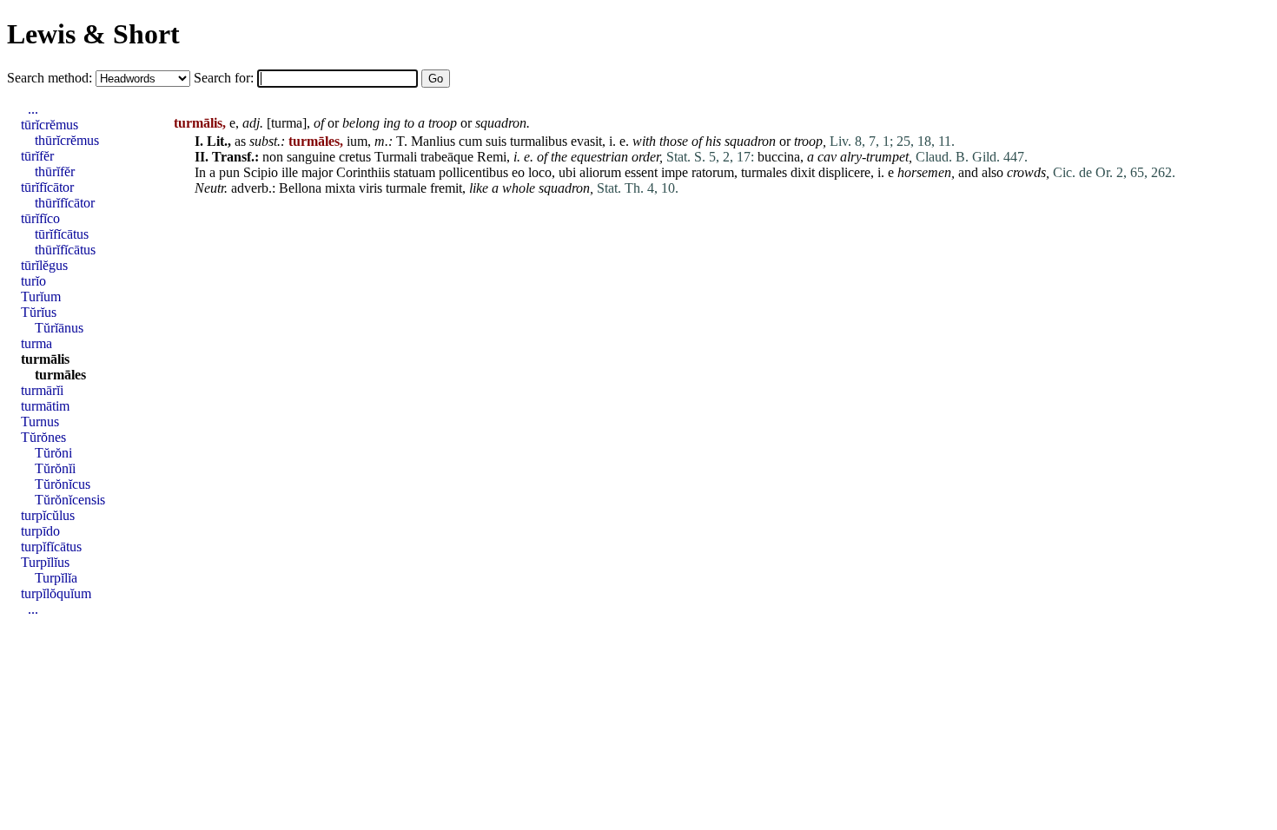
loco (540, 172)
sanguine (311, 156)
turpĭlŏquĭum (56, 593)
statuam (414, 172)
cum (470, 141)
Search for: (225, 77)
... (33, 109)
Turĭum (41, 296)
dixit (803, 172)
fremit (446, 188)
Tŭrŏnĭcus (62, 484)
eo (518, 172)
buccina (779, 156)
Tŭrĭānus (59, 327)
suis (496, 141)
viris (370, 188)
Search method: (51, 77)
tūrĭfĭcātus (62, 234)
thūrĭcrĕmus (67, 140)
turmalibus (538, 141)
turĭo (33, 280)
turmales (764, 172)
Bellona (300, 188)
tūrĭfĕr (37, 155)
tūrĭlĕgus (44, 265)
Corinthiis (363, 172)
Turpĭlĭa (56, 577)
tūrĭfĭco (40, 218)
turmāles (60, 374)
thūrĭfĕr (55, 171)
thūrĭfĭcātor (65, 202)
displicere (844, 172)
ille (289, 172)
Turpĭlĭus (45, 562)
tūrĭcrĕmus (49, 124)
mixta (340, 188)
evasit (586, 141)
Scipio (260, 172)
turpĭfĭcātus (51, 546)
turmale (406, 188)
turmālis (45, 359)
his (713, 141)
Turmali (395, 156)
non (272, 156)
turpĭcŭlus (48, 515)
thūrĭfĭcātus (65, 249)
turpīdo (40, 531)
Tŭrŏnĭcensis (70, 499)
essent (641, 172)
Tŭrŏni (53, 452)
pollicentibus (473, 172)
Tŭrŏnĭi (55, 468)
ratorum (712, 172)
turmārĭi (42, 390)
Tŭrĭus (38, 312)
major (317, 172)
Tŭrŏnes (43, 437)
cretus (355, 156)
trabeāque (446, 156)
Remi (491, 156)
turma (286, 122)
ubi (567, 172)
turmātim (45, 406)
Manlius (433, 141)
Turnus (40, 421)
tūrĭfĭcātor (47, 187)
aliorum (600, 172)
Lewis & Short (93, 33)
